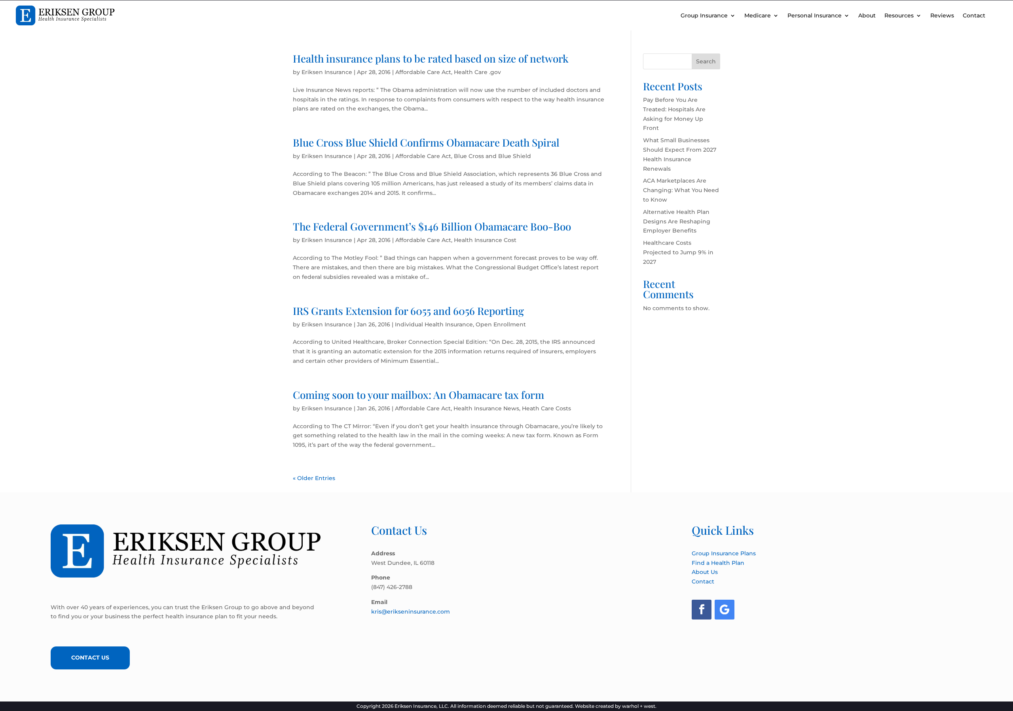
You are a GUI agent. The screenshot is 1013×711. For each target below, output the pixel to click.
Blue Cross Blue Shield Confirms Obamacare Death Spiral (426, 142)
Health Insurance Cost (485, 240)
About (867, 15)
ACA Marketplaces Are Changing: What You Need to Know (681, 190)
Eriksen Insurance (327, 72)
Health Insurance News (486, 408)
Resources (899, 15)
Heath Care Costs (546, 408)
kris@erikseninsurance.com (410, 611)
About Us (705, 572)
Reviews (942, 15)
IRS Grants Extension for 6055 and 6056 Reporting (408, 311)
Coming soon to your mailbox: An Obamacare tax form (418, 395)
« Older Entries (314, 478)
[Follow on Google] (724, 610)
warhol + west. (639, 706)
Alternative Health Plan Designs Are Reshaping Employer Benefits (676, 221)
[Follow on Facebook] (701, 610)
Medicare (757, 15)
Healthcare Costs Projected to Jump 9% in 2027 (678, 252)
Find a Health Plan (718, 562)
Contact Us (90, 657)
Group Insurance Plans (724, 553)
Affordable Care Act (423, 72)
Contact (974, 15)
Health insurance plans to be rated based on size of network (431, 58)
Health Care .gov (477, 72)
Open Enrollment (501, 324)
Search (706, 61)
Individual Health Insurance (434, 324)
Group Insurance (704, 15)
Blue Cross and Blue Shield (492, 156)
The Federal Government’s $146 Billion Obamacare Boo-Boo (432, 226)
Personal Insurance (814, 15)
